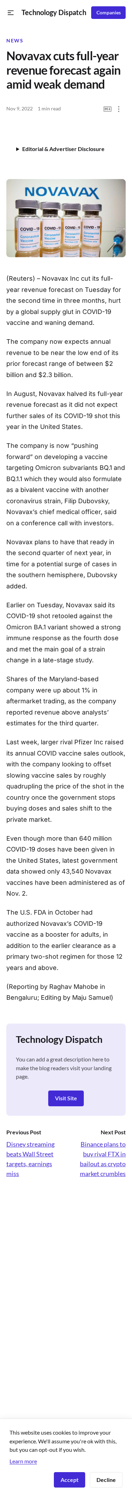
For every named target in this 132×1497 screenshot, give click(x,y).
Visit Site (66, 1098)
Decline (106, 1479)
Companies (108, 12)
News (14, 40)
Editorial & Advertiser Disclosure (63, 148)
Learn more (23, 1461)
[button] (10, 13)
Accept (69, 1479)
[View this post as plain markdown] (107, 109)
